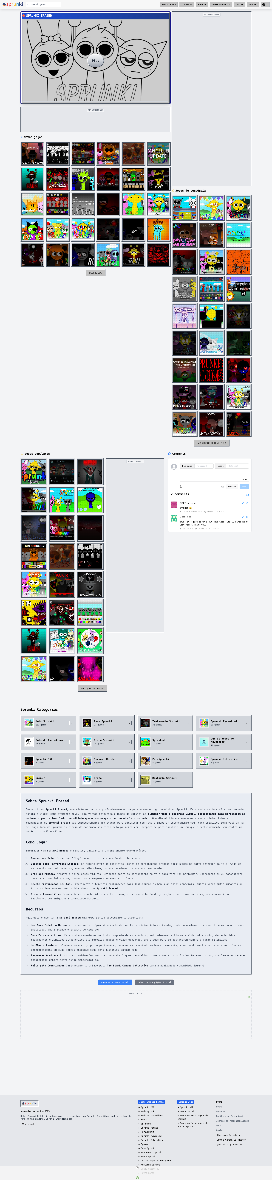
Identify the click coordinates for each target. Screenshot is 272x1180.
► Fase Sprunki (147, 1148)
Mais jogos (95, 272)
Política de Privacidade (230, 1116)
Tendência (186, 4)
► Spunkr (143, 1144)
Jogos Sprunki (220, 4)
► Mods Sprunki (147, 1111)
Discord (253, 4)
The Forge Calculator (229, 1135)
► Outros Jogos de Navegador (155, 1160)
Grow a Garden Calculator (231, 1140)
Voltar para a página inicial (154, 982)
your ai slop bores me (229, 1144)
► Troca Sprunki (148, 1156)
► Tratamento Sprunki (151, 1152)
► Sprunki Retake (148, 1128)
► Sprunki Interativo (151, 1140)
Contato (220, 1111)
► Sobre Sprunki (187, 1111)
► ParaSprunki (146, 1132)
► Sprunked (145, 1123)
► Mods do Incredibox (151, 1115)
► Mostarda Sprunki (149, 1164)
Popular (202, 4)
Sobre (219, 1106)
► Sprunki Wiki (186, 1107)
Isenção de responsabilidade (232, 1121)
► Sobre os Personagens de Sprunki (193, 1117)
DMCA (218, 1125)
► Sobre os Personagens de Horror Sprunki (193, 1125)
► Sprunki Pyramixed (150, 1136)
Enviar (239, 4)
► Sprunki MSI (146, 1107)
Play (95, 61)
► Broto (143, 1119)
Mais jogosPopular (92, 688)
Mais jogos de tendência (212, 442)
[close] (137, 1167)
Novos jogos (169, 4)
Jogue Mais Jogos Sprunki (115, 982)
